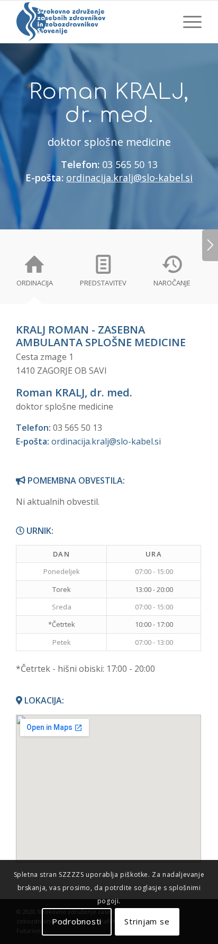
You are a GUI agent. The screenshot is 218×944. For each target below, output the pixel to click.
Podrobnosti (77, 921)
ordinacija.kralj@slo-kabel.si (129, 177)
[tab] (34, 274)
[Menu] (187, 22)
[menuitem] (187, 22)
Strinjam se (146, 921)
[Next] (210, 245)
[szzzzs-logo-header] (90, 22)
